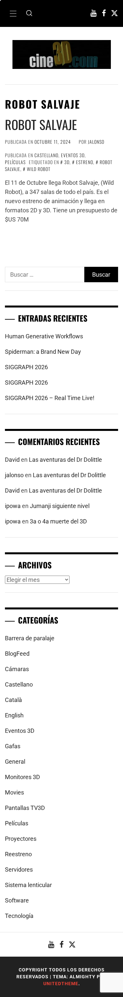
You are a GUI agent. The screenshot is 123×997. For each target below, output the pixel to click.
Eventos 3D (73, 155)
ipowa (13, 505)
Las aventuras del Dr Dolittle (65, 459)
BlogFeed (17, 653)
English (14, 715)
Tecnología (19, 915)
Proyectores (20, 838)
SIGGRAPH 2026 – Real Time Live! (49, 397)
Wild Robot (39, 168)
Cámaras (17, 669)
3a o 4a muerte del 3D (58, 521)
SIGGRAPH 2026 (26, 367)
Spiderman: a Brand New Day (43, 351)
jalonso (96, 141)
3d (67, 162)
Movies (14, 792)
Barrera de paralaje (29, 638)
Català (13, 699)
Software (17, 900)
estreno (84, 162)
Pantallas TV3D (25, 807)
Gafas (12, 746)
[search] (29, 13)
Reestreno (18, 854)
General (15, 761)
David (12, 459)
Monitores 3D (22, 777)
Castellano (46, 155)
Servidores (19, 869)
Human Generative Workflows (44, 336)
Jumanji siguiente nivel (60, 505)
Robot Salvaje (41, 124)
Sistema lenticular (28, 884)
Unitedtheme (60, 983)
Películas (15, 162)
